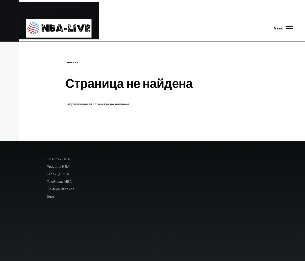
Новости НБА (58, 159)
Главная (71, 62)
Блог (50, 196)
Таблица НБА (58, 174)
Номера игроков (60, 189)
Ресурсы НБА (58, 167)
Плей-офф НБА (59, 181)
